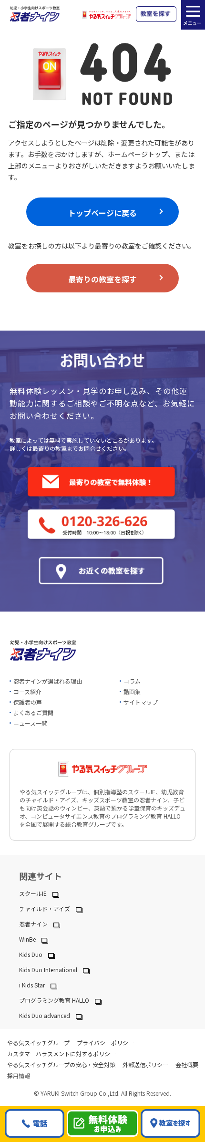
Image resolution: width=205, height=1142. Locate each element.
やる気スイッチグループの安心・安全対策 (61, 1064)
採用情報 (18, 1075)
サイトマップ (140, 702)
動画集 (132, 691)
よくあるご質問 (33, 712)
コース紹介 (27, 691)
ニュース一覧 (30, 723)
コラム (132, 681)
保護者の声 (27, 702)
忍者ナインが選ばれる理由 (47, 681)
